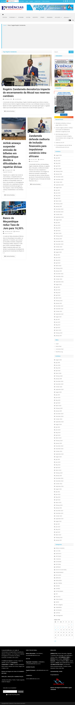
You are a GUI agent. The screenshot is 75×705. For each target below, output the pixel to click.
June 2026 (58, 160)
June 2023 (58, 257)
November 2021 (59, 308)
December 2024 (59, 209)
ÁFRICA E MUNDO (46, 1)
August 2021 (59, 316)
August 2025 (59, 187)
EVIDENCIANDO (59, 572)
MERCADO (58, 577)
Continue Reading (10, 111)
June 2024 (58, 225)
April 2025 (58, 198)
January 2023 (59, 271)
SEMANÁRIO (50, 17)
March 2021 (58, 330)
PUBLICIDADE (59, 599)
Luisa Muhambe (18, 99)
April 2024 (58, 230)
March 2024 (58, 233)
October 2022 (59, 279)
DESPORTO (35, 17)
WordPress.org (59, 351)
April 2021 (58, 327)
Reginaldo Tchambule (7, 172)
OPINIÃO (42, 17)
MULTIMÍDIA (59, 583)
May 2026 (58, 163)
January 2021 (59, 335)
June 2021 (58, 322)
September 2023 (60, 249)
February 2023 (59, 268)
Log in (57, 343)
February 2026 (59, 171)
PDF (57, 594)
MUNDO (58, 586)
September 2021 (60, 314)
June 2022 (58, 290)
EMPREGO (58, 567)
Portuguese (11, 1)
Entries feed (58, 346)
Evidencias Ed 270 (60, 142)
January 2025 (59, 206)
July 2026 (58, 158)
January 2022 (59, 303)
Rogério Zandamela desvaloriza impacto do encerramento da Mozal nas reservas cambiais (26, 93)
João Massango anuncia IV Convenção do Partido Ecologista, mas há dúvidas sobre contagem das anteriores (64, 137)
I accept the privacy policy (13, 694)
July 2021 (58, 319)
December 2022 (59, 273)
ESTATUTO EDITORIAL (19, 1)
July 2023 (58, 255)
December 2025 (59, 176)
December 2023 (59, 241)
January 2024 (59, 238)
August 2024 (59, 220)
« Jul (55, 641)
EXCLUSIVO (57, 17)
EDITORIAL (58, 564)
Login (27, 1)
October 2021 (59, 311)
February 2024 (59, 236)
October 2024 (59, 214)
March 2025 (58, 201)
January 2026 (59, 174)
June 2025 (58, 193)
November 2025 (59, 179)
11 (58, 629)
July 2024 (58, 222)
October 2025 (59, 182)
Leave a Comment (34, 161)
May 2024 (58, 228)
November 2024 (59, 211)
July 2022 (58, 287)
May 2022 (58, 292)
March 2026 (58, 168)
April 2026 (58, 166)
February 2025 (59, 203)
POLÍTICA (5, 17)
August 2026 (59, 155)
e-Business (66, 17)
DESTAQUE (58, 556)
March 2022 (58, 298)
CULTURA (28, 17)
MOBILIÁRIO (59, 580)
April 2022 (58, 295)
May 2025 (58, 195)
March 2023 (58, 265)
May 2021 (58, 325)
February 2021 (59, 333)
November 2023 (59, 244)
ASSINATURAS (38, 1)
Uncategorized (59, 615)
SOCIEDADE (12, 17)
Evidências (41, 159)
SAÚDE (57, 602)
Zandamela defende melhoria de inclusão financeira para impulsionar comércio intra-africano (39, 146)
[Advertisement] (37, 37)
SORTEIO (58, 612)
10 (55, 629)
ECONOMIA (21, 17)
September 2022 (60, 281)
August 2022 (59, 284)
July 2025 (58, 190)
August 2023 (59, 252)
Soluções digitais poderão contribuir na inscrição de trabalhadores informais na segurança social (64, 129)
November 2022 (59, 276)
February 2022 (59, 300)
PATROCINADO (59, 591)
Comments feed (59, 349)
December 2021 (59, 306)
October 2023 (59, 246)
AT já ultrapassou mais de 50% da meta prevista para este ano (64, 146)
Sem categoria (59, 604)
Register (31, 1)
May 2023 (58, 260)
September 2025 (60, 185)
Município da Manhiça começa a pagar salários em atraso (63, 124)
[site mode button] (69, 20)
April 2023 (58, 263)
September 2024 (60, 217)
